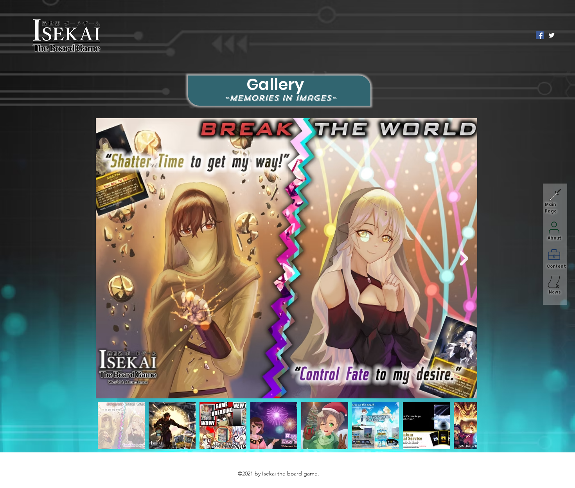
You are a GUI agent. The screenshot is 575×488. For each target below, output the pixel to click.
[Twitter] (551, 35)
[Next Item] (464, 258)
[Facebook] (540, 35)
